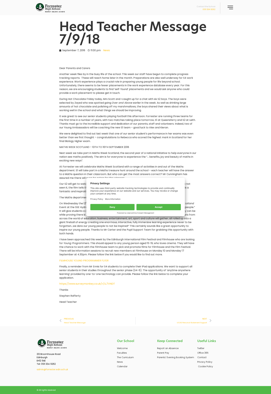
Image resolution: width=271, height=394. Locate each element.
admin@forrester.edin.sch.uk (52, 369)
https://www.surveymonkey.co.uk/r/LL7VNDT (87, 284)
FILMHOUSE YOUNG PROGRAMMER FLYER (84, 260)
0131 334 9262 (209, 9)
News (106, 50)
